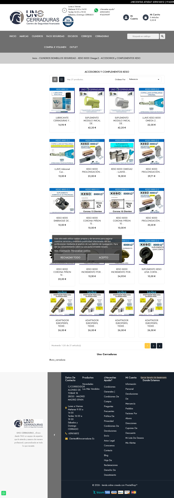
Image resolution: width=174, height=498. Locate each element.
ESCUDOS (73, 36)
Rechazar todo (70, 257)
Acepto (103, 257)
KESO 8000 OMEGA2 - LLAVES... (121, 170)
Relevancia (144, 79)
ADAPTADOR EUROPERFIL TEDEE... (62, 323)
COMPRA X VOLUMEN (55, 47)
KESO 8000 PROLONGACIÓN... (92, 170)
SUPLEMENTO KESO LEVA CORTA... (151, 271)
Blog (106, 455)
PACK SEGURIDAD (55, 36)
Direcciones (130, 423)
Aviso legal (109, 440)
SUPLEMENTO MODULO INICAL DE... (92, 120)
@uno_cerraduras (57, 359)
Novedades (87, 384)
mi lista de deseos (132, 437)
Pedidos (129, 408)
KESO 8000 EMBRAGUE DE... (62, 219)
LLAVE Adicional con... (62, 170)
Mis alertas (130, 442)
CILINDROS (37, 36)
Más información (62, 250)
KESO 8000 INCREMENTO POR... (92, 271)
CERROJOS (86, 36)
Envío (106, 435)
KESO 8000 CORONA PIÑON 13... (92, 220)
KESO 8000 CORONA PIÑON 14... (62, 272)
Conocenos (109, 445)
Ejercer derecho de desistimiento (154, 377)
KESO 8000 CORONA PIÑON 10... (121, 220)
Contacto (108, 450)
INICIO (13, 36)
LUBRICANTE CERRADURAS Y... (62, 119)
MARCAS (24, 36)
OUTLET (74, 47)
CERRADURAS (102, 36)
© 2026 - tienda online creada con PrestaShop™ (114, 485)
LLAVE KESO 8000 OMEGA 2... (151, 119)
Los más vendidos (91, 389)
